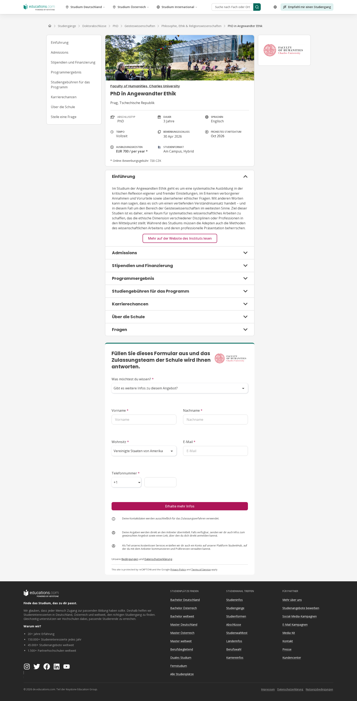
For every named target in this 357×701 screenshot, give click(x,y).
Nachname (192, 410)
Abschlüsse (233, 625)
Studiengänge (235, 608)
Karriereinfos (234, 658)
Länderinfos (234, 641)
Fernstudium (178, 666)
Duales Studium (180, 658)
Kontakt (287, 641)
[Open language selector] (275, 7)
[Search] (257, 7)
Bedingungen (129, 559)
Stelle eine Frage (63, 117)
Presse (287, 649)
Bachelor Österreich (183, 608)
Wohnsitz (120, 442)
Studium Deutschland (86, 7)
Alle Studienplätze (182, 674)
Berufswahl (233, 649)
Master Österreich (182, 633)
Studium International (178, 7)
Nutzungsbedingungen (319, 689)
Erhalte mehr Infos (179, 506)
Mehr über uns (292, 600)
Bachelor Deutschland (185, 600)
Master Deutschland (183, 625)
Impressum (268, 689)
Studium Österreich (132, 7)
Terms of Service (201, 569)
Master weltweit (181, 641)
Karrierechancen (63, 97)
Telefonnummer (126, 473)
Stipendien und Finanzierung (73, 62)
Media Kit (288, 633)
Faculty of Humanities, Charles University (145, 86)
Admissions (59, 52)
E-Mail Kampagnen (295, 625)
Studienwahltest (237, 633)
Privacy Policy (178, 569)
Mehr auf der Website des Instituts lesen (180, 238)
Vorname (120, 410)
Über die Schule (63, 107)
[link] (245, 26)
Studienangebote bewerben (300, 608)
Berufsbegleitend (181, 649)
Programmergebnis (66, 72)
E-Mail (189, 442)
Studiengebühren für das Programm (70, 84)
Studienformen (236, 616)
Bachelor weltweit (182, 616)
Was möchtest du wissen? (133, 379)
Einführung (60, 42)
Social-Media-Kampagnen (299, 616)
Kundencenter (291, 658)
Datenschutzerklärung (158, 559)
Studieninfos (234, 600)
